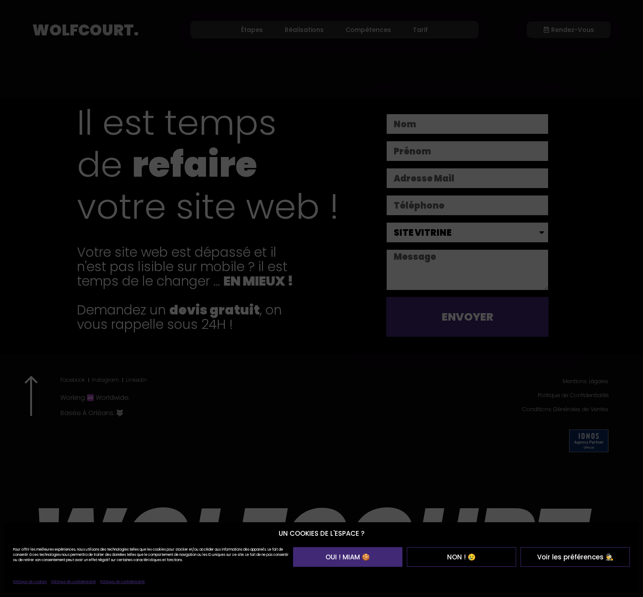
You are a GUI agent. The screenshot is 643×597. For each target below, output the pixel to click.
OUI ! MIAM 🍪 (347, 557)
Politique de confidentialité (73, 582)
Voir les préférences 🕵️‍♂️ (575, 557)
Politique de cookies (30, 582)
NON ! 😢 (461, 557)
